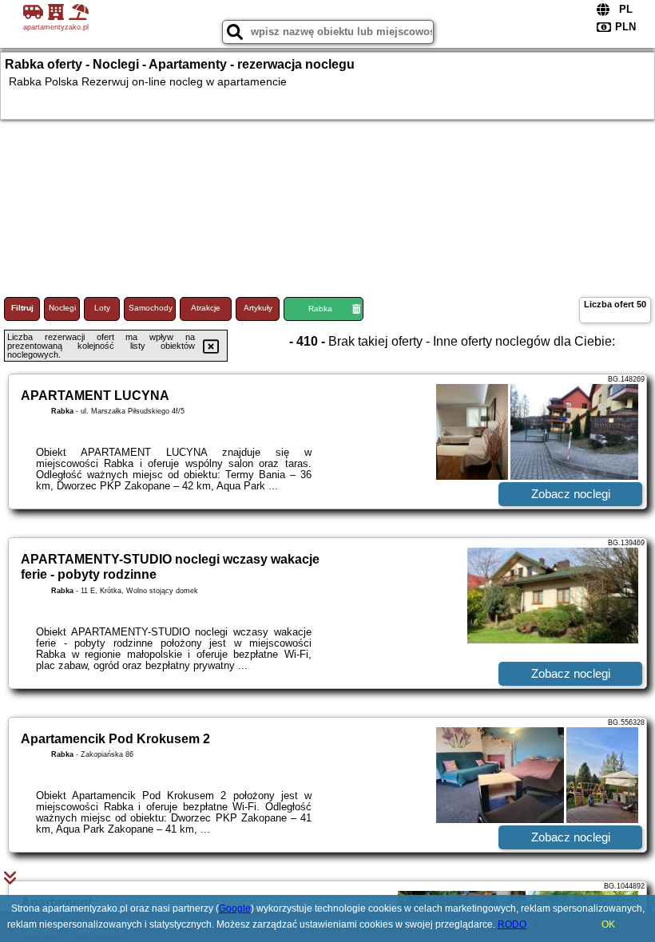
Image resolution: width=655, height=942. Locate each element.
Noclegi (62, 307)
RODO (512, 924)
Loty (102, 307)
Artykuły (258, 307)
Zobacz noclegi (570, 494)
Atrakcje (205, 307)
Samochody (151, 307)
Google (235, 908)
